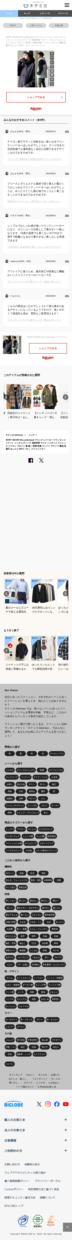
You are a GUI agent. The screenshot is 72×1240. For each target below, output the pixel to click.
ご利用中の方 (13, 1150)
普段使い (56, 999)
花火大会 (21, 784)
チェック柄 (40, 985)
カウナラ (28, 1082)
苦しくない (11, 900)
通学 (43, 791)
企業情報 (10, 1140)
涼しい (10, 908)
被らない (57, 908)
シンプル (10, 999)
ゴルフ (44, 805)
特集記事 (59, 25)
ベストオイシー (40, 1079)
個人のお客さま (14, 1119)
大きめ (23, 922)
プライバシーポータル (48, 1181)
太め (49, 922)
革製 (32, 992)
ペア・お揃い (23, 964)
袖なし (23, 943)
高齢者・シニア (24, 1054)
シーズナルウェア (14, 850)
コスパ (10, 964)
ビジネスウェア (46, 829)
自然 (34, 999)
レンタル (34, 950)
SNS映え (36, 964)
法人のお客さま (14, 1130)
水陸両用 (48, 880)
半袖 (45, 936)
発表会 (32, 791)
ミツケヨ (40, 1082)
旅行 (54, 784)
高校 (10, 791)
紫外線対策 (49, 915)
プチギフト (57, 1040)
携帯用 (55, 929)
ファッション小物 (14, 843)
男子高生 (21, 1040)
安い (47, 957)
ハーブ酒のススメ (25, 1087)
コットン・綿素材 (55, 978)
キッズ (27, 13)
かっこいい (11, 1006)
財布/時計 (51, 836)
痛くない (25, 915)
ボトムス (32, 829)
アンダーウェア (13, 836)
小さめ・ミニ (36, 922)
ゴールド (21, 1027)
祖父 (23, 1047)
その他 (29, 850)
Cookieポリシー (14, 1189)
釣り (46, 813)
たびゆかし (53, 1082)
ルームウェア (31, 843)
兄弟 (34, 1047)
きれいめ (45, 999)
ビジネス (10, 770)
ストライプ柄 (54, 985)
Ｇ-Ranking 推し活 (46, 1087)
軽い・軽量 (22, 929)
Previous (6, 397)
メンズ (9, 13)
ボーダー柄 (28, 985)
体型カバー (11, 950)
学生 (10, 1054)
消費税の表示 (32, 1164)
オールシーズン (57, 753)
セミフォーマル (56, 770)
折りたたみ (11, 936)
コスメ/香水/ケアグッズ (46, 850)
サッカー (55, 805)
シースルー (39, 978)
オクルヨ (42, 1075)
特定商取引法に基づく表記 (43, 1189)
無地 (43, 992)
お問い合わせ (12, 1164)
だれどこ (30, 1075)
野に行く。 (14, 1082)
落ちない (46, 908)
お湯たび (55, 1075)
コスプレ (10, 1064)
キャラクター (40, 1054)
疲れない (45, 900)
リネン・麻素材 (13, 985)
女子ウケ (10, 957)
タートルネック (24, 978)
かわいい (54, 992)
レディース (45, 13)
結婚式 (10, 798)
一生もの (36, 957)
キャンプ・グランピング (28, 813)
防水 (32, 873)
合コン (43, 784)
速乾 (44, 873)
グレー (40, 1019)
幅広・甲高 (11, 943)
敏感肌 (23, 950)
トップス (10, 829)
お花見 (55, 777)
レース (21, 992)
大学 (21, 791)
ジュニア (10, 1040)
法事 (21, 798)
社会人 (56, 1047)
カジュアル (22, 999)
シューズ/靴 (28, 836)
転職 (42, 770)
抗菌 (59, 880)
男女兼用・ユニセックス (54, 964)
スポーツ (32, 798)
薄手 (34, 936)
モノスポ (55, 1079)
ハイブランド (23, 957)
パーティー (25, 777)
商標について (47, 1197)
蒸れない (34, 900)
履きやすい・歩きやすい (28, 908)
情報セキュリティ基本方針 (19, 1197)
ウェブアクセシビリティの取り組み (25, 1172)
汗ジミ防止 (11, 887)
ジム (43, 798)
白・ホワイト (12, 1019)
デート (32, 784)
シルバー (10, 1027)
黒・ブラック (26, 1019)
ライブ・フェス (40, 777)
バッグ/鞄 (40, 836)
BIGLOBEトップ (13, 1206)
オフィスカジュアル (26, 770)
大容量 (10, 929)
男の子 (45, 1047)
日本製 (45, 943)
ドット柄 (10, 992)
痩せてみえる (12, 915)
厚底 (45, 950)
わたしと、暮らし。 (19, 1079)
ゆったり (60, 922)
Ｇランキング (15, 1075)
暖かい (56, 900)
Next (65, 397)
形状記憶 (23, 887)
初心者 (45, 1040)
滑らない (23, 900)
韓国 (56, 943)
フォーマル (23, 1006)
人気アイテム (36, 25)
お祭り (10, 784)
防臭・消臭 (36, 880)
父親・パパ (11, 1047)
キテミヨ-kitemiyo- (15, 435)
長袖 (56, 936)
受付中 (13, 25)
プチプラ (58, 957)
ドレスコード (12, 777)
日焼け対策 (11, 922)
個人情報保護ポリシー (17, 1181)
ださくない (37, 915)
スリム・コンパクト (39, 929)
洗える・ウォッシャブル (17, 880)
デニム (10, 978)
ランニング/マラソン (15, 805)
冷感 (21, 873)
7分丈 (33, 943)
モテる (56, 950)
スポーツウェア (47, 843)
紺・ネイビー (53, 1019)
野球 (10, 813)
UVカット (10, 873)
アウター (21, 829)
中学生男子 (33, 1040)
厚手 (23, 936)
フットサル (32, 805)
